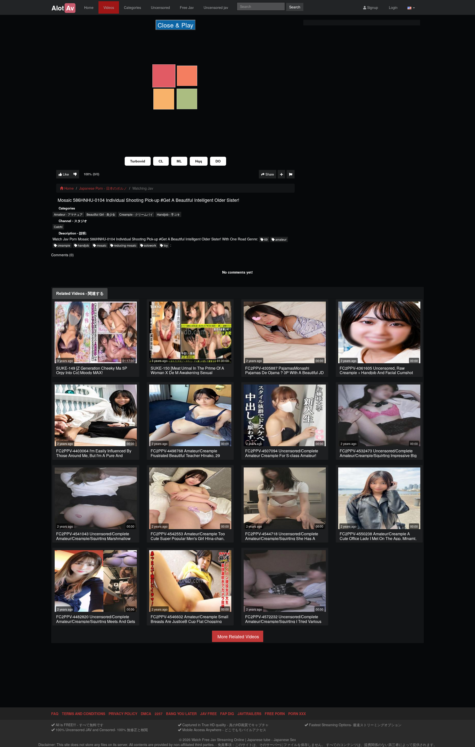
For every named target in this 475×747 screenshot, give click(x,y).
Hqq (198, 161)
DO (218, 161)
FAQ (54, 713)
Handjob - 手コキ (168, 214)
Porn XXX (297, 713)
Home (89, 7)
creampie (63, 245)
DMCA (146, 713)
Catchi (58, 227)
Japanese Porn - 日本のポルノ (103, 188)
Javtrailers (249, 713)
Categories (132, 7)
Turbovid (137, 161)
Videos (108, 7)
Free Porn (275, 713)
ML (179, 161)
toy (165, 245)
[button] (411, 7)
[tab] (80, 293)
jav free (208, 713)
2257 (159, 713)
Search (294, 6)
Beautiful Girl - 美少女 (101, 214)
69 (265, 239)
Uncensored (160, 7)
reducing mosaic (124, 245)
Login (393, 7)
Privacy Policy (123, 713)
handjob (83, 245)
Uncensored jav (216, 7)
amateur (280, 239)
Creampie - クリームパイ (136, 214)
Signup (372, 7)
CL (161, 161)
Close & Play (175, 24)
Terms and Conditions (83, 713)
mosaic (101, 245)
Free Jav (187, 7)
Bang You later (181, 713)
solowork (149, 245)
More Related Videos (237, 636)
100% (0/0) (91, 174)
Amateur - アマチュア (68, 214)
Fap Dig (227, 713)
